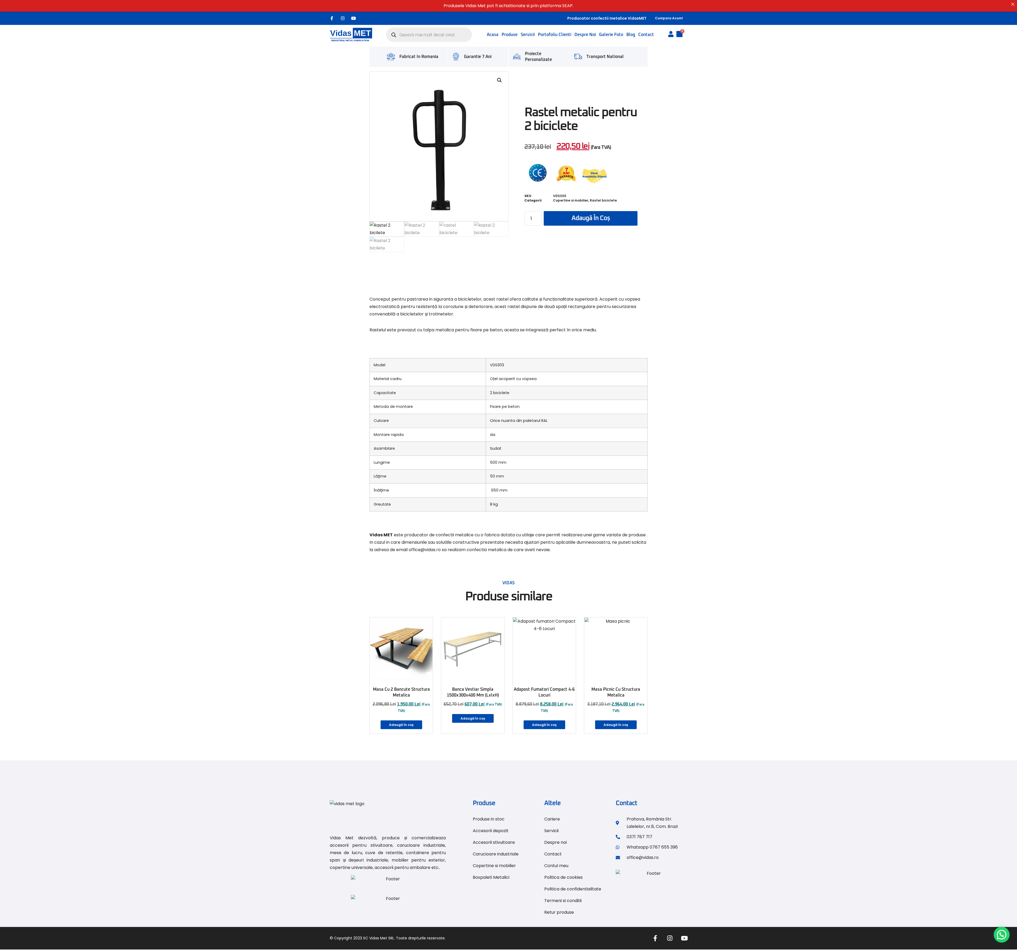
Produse (510, 35)
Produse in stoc (489, 819)
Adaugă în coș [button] (401, 724)
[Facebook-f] (332, 18)
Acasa (492, 35)
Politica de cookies (563, 877)
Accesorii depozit (490, 831)
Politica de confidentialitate (572, 889)
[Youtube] (353, 18)
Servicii (528, 35)
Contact (646, 35)
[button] (499, 80)
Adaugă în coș (591, 218)
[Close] (1013, 4)
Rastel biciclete (603, 200)
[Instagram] (343, 18)
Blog (630, 35)
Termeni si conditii (563, 901)
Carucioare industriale (496, 854)
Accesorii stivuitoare (494, 842)
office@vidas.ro (425, 550)
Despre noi (585, 35)
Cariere (552, 819)
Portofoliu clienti (554, 35)
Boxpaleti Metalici (491, 877)
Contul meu (556, 866)
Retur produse (559, 912)
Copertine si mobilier (570, 200)
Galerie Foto (611, 35)
